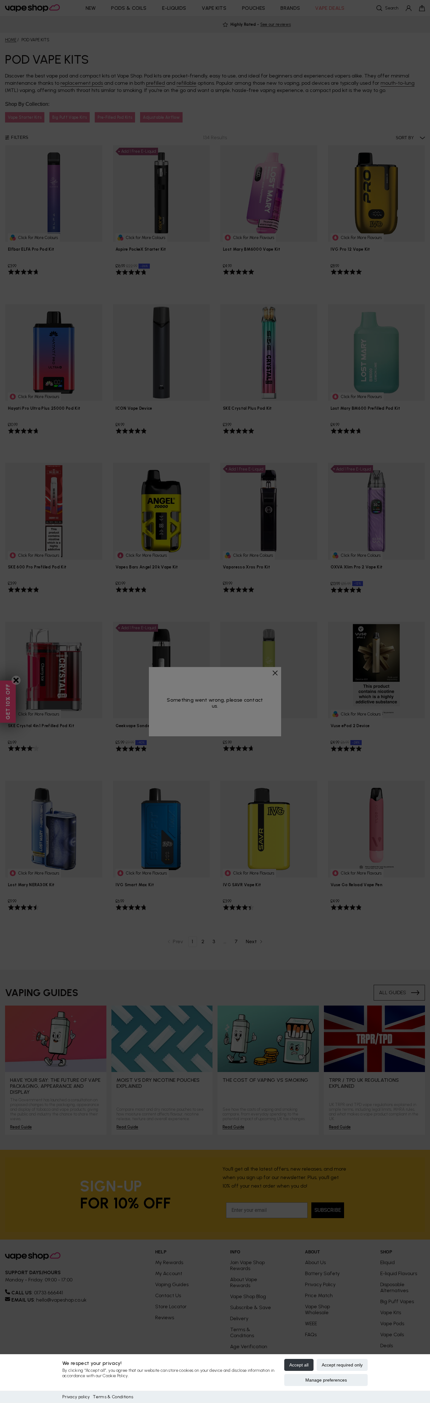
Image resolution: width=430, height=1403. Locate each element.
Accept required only (342, 1364)
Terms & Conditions (113, 1397)
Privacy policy (76, 1397)
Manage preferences (326, 1380)
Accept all (298, 1364)
